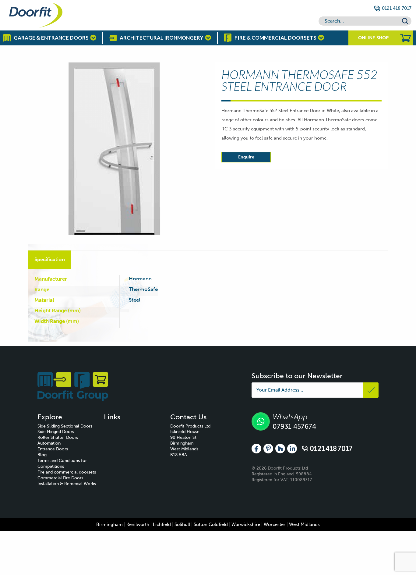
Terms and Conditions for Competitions (62, 463)
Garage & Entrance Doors (51, 37)
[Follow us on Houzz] (280, 448)
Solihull (182, 524)
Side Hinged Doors (55, 431)
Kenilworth (137, 524)
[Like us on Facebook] (256, 448)
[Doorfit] (72, 386)
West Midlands (304, 524)
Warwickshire (245, 524)
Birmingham (109, 524)
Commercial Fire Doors (60, 478)
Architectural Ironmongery (161, 37)
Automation (49, 443)
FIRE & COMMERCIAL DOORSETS (275, 37)
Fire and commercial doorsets (66, 472)
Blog (42, 454)
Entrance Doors (52, 449)
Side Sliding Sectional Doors (64, 426)
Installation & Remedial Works (66, 483)
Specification (49, 259)
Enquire (246, 157)
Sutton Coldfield (211, 524)
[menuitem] (70, 426)
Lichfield (162, 524)
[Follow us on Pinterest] (268, 448)
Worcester (274, 524)
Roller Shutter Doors (57, 437)
